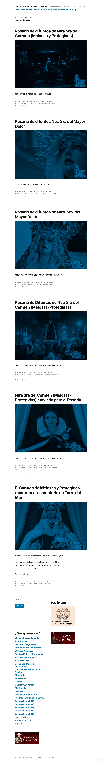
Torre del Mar (48, 375)
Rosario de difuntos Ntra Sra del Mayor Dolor (50, 124)
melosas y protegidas (26, 375)
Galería (24, 9)
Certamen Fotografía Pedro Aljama (28, 670)
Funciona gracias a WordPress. (46, 757)
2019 (18, 103)
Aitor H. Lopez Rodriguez (24, 101)
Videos (18, 724)
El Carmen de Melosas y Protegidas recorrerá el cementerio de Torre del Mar (48, 493)
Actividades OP (22, 660)
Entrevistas (20, 678)
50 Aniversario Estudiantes (28, 647)
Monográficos (64, 9)
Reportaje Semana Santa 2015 (29, 698)
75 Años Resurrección (25, 657)
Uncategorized (22, 717)
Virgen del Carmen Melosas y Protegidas (43, 103)
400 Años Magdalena (25, 644)
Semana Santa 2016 (24, 704)
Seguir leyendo (21, 574)
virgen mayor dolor (48, 284)
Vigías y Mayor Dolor (37, 194)
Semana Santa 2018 (24, 711)
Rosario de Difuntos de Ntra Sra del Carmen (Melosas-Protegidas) (47, 305)
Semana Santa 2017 (24, 707)
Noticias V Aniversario (26, 694)
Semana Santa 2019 (24, 714)
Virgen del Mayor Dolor (50, 194)
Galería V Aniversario (25, 685)
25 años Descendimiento (27, 638)
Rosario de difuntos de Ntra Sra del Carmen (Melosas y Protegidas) (46, 33)
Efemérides (20, 675)
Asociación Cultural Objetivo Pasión (31, 6)
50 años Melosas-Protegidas (29, 654)
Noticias (33, 9)
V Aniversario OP (23, 720)
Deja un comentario (22, 105)
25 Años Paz (21, 641)
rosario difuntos (25, 103)
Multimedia (20, 688)
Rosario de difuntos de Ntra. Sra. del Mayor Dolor (47, 214)
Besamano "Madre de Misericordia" (25, 665)
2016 (18, 284)
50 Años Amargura (24, 651)
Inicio (17, 9)
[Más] (75, 10)
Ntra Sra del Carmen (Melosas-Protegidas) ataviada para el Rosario (48, 397)
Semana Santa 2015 (24, 701)
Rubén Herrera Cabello (23, 282)
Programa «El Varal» (47, 9)
